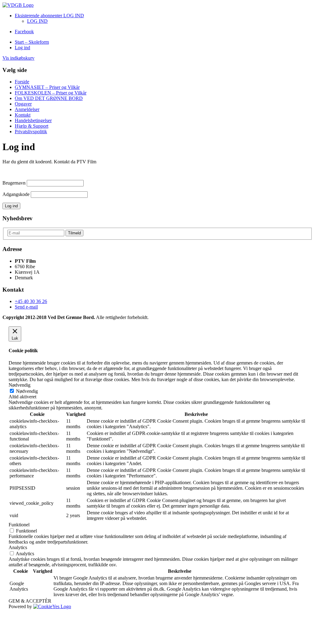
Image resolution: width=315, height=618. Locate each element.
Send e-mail (26, 306)
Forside (22, 81)
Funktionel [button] (19, 524)
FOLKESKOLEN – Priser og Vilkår (50, 92)
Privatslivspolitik (31, 131)
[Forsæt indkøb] (18, 5)
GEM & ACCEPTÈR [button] (30, 601)
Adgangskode (16, 194)
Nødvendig (27, 391)
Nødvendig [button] (19, 385)
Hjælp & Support (31, 126)
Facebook (24, 31)
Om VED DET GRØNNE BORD (49, 98)
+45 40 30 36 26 (31, 301)
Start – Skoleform (32, 42)
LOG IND (37, 21)
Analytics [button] (18, 547)
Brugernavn (14, 182)
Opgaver (23, 103)
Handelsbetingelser (33, 120)
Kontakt (22, 115)
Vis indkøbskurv (18, 58)
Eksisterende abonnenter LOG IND (49, 15)
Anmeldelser (27, 109)
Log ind (22, 47)
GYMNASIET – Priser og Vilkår (47, 87)
